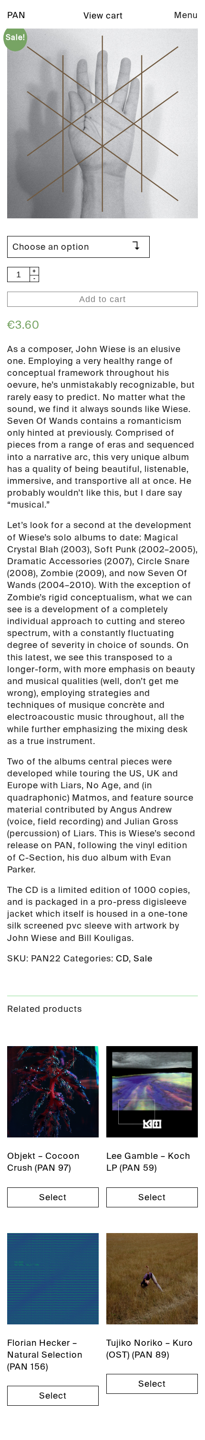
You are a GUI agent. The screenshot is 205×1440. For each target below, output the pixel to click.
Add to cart (102, 299)
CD (122, 958)
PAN (16, 15)
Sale (143, 958)
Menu (186, 15)
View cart (103, 15)
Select (53, 1197)
